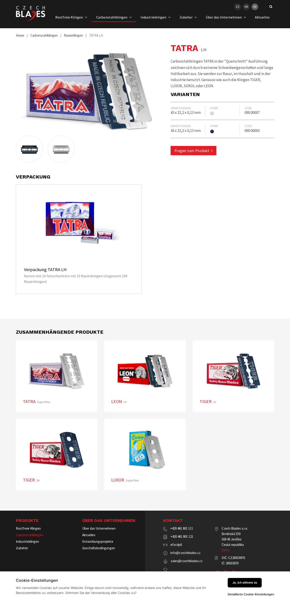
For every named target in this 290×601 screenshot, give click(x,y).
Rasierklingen (73, 35)
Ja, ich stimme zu (244, 582)
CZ (237, 7)
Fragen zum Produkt (191, 150)
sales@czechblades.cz (187, 561)
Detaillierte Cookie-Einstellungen (251, 594)
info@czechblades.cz (185, 553)
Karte (226, 550)
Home (20, 35)
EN (246, 7)
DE (255, 7)
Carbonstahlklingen (44, 35)
